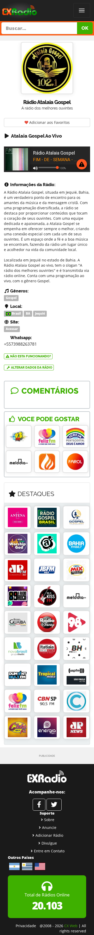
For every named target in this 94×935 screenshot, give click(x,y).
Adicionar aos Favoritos (49, 122)
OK (84, 28)
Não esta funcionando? (30, 356)
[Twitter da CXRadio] (54, 805)
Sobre (49, 819)
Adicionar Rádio (49, 835)
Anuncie (49, 827)
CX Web (71, 925)
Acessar (12, 329)
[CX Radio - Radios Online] (47, 777)
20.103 (47, 905)
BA (28, 313)
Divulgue (49, 843)
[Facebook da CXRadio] (39, 805)
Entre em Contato (49, 850)
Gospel (11, 298)
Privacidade (26, 925)
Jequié (40, 313)
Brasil (16, 313)
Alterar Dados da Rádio (31, 367)
